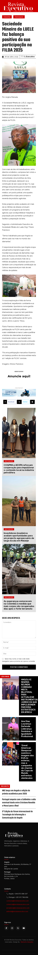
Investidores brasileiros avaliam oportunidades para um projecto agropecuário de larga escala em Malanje (19, 537)
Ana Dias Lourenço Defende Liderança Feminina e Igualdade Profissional (27, 729)
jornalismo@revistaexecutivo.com (17, 908)
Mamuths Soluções (27, 942)
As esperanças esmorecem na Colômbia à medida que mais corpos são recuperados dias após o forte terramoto (19, 605)
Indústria (7, 17)
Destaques (19, 17)
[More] (32, 402)
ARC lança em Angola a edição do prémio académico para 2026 (16, 792)
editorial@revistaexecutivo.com (17, 911)
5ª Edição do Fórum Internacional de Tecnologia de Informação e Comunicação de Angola (17, 815)
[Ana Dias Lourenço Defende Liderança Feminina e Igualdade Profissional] (10, 729)
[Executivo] (22, 57)
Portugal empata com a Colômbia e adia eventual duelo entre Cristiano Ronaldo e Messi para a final (19, 803)
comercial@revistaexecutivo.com (17, 904)
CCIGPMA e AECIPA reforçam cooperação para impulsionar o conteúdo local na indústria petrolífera (19, 469)
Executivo (30, 57)
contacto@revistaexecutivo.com (17, 901)
